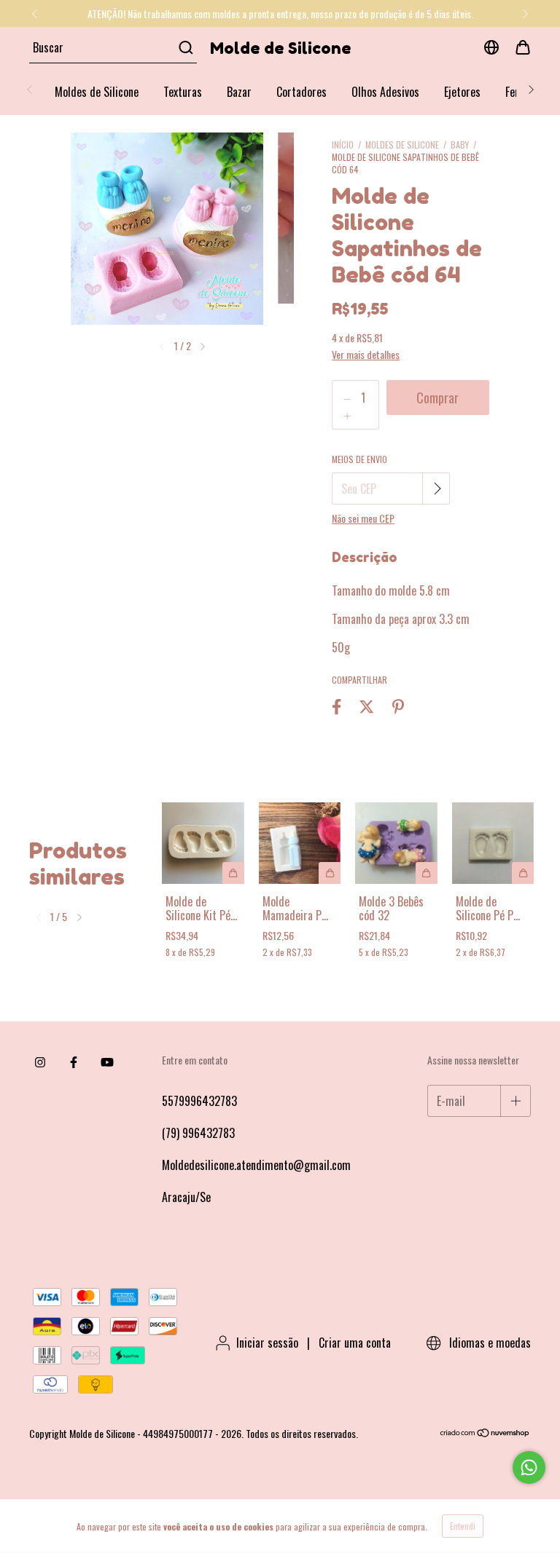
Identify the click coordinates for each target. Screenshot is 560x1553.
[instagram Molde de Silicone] (40, 1061)
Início (343, 144)
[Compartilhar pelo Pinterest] (398, 706)
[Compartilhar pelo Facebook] (336, 706)
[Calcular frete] (437, 489)
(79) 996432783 (198, 1133)
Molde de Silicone (280, 48)
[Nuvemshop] (485, 1433)
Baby (460, 144)
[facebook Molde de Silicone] (74, 1061)
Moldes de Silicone (97, 91)
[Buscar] (185, 47)
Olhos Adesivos (385, 91)
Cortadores (301, 91)
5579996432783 (199, 1101)
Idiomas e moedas (488, 1342)
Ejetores (462, 91)
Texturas (182, 91)
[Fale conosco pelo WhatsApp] (529, 1467)
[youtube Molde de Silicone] (107, 1061)
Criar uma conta (355, 1342)
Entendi (462, 1526)
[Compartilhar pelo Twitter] (366, 706)
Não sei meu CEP (363, 518)
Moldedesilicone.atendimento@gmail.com (256, 1165)
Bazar (239, 91)
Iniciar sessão (267, 1342)
